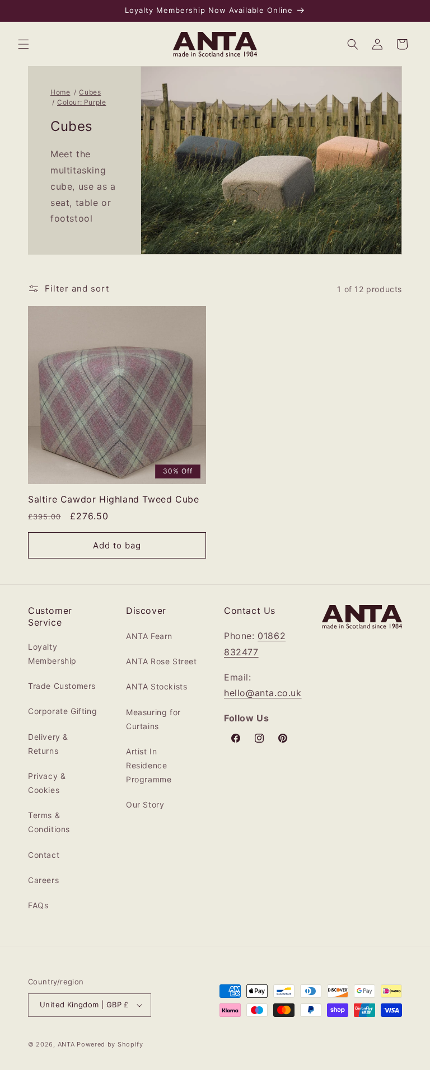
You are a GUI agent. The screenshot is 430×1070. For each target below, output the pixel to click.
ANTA (66, 1044)
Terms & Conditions (49, 822)
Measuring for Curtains (153, 719)
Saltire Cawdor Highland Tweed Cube (113, 499)
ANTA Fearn (149, 636)
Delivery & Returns (48, 743)
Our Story (145, 804)
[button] (23, 44)
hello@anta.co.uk (263, 692)
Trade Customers (62, 686)
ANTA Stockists (156, 686)
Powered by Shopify (110, 1044)
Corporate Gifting (62, 711)
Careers (43, 880)
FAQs (38, 905)
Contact (43, 855)
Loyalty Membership (52, 653)
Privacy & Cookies (47, 783)
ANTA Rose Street (161, 661)
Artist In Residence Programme (148, 765)
